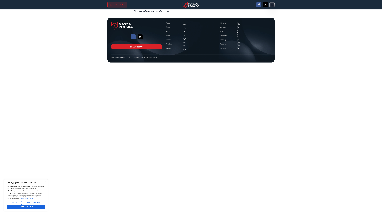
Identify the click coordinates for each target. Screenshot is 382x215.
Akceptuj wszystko (26, 207)
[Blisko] (45, 181)
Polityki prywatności (26, 198)
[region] (26, 195)
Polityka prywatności (118, 57)
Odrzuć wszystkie (33, 203)
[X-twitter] (265, 4)
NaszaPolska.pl (151, 57)
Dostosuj (14, 203)
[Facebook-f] (258, 4)
